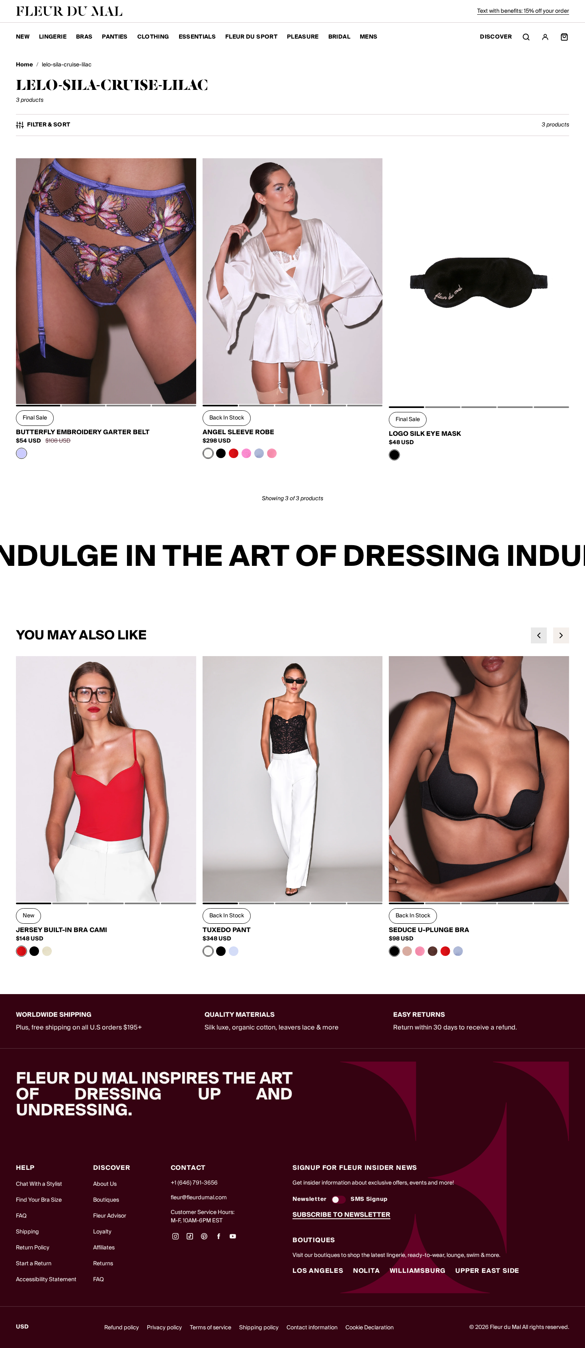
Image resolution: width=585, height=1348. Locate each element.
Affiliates (104, 1248)
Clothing (153, 37)
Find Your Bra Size (39, 1200)
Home (24, 65)
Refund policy (121, 1327)
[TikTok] (190, 1239)
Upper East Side (487, 1270)
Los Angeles (317, 1270)
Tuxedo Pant (227, 930)
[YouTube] (233, 1239)
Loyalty (102, 1232)
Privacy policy (164, 1327)
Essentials (197, 37)
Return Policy (32, 1248)
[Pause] (574, 557)
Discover (496, 37)
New (22, 37)
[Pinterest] (204, 1239)
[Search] (526, 37)
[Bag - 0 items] (564, 37)
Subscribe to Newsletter (341, 1215)
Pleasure (303, 37)
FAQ (21, 1216)
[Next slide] (561, 635)
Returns (103, 1263)
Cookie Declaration (369, 1327)
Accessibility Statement (46, 1279)
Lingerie (52, 37)
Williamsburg (418, 1270)
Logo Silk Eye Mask (425, 434)
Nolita (366, 1270)
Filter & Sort (48, 125)
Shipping (27, 1232)
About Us (105, 1184)
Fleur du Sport (251, 37)
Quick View (106, 386)
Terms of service (210, 1327)
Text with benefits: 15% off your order (523, 11)
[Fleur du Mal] (69, 11)
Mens (368, 37)
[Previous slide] (539, 635)
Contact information (312, 1327)
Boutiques (106, 1200)
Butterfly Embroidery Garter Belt (83, 432)
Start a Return (33, 1263)
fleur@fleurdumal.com (199, 1197)
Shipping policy (259, 1327)
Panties (114, 37)
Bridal (339, 37)
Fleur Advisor (109, 1216)
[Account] (545, 37)
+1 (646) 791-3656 (194, 1183)
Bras (84, 37)
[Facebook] (218, 1239)
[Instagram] (175, 1239)
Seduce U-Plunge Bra (429, 930)
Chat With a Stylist (39, 1184)
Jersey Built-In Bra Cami (61, 930)
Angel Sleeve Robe (238, 432)
